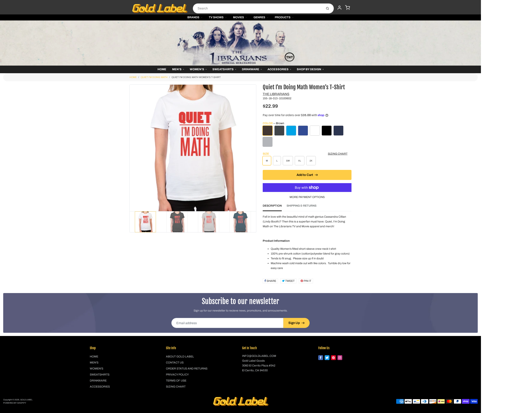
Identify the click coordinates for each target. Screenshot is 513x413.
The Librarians (276, 94)
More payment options (307, 197)
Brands (193, 17)
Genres (259, 17)
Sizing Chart (337, 153)
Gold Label (26, 400)
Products (282, 17)
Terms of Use (176, 380)
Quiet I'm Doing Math (154, 77)
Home (162, 69)
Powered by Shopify (14, 403)
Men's (177, 69)
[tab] (275, 207)
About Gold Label (180, 356)
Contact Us (175, 362)
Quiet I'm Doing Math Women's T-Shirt (196, 77)
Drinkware (250, 69)
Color (273, 123)
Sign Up (294, 323)
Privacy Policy (177, 374)
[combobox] (257, 8)
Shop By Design (309, 69)
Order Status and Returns (186, 368)
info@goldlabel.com (259, 355)
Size (266, 153)
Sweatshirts (223, 69)
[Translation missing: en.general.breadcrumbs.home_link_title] (240, 43)
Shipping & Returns (301, 205)
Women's (197, 69)
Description (272, 205)
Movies (238, 17)
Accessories (278, 69)
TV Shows (216, 17)
